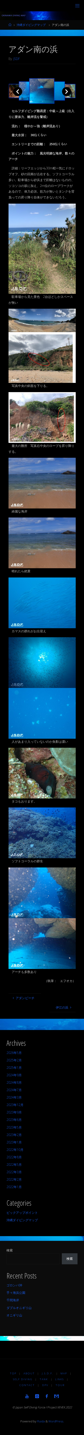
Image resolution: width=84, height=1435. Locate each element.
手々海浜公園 (15, 1292)
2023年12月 (15, 1105)
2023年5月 (14, 1127)
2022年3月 (14, 1172)
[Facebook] (46, 1396)
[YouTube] (27, 1396)
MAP (63, 1373)
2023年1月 (14, 1142)
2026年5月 (14, 1053)
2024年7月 (14, 1090)
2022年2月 (14, 1179)
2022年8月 (14, 1157)
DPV (45, 1385)
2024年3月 (14, 1097)
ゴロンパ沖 (14, 1285)
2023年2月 (14, 1135)
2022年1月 (14, 1187)
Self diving (22, 1379)
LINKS (59, 1379)
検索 (9, 1250)
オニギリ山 (14, 1315)
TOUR (60, 1385)
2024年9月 (14, 1075)
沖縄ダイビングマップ (31, 25)
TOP (13, 1373)
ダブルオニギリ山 (19, 1308)
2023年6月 (14, 1120)
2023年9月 (14, 1112)
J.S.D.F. (47, 1373)
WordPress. (56, 1421)
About (29, 1373)
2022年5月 (14, 1164)
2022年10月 (15, 1150)
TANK (44, 1379)
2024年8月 (14, 1082)
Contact (27, 1385)
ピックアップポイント (22, 1212)
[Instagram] (37, 1396)
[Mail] (56, 1396)
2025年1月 (14, 1067)
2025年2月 (14, 1060)
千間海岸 (12, 1300)
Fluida (40, 1421)
